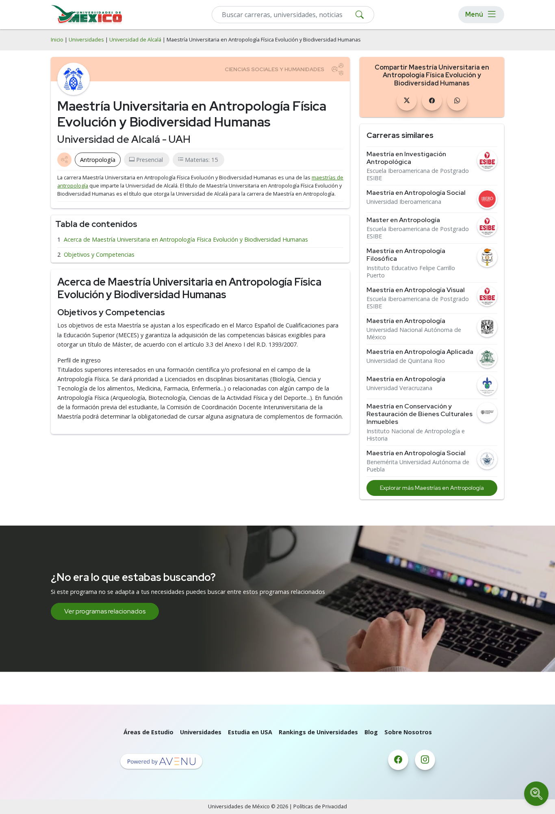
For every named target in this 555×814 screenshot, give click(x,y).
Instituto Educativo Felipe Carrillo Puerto (410, 271)
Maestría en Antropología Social (416, 192)
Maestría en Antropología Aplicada (419, 352)
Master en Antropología (403, 220)
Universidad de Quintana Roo (405, 360)
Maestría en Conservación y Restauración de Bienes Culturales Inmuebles (419, 414)
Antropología (97, 160)
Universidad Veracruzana (399, 388)
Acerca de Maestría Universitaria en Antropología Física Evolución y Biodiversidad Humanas (186, 239)
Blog (371, 732)
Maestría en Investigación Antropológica (406, 158)
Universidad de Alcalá (135, 39)
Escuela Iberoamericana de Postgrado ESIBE (417, 174)
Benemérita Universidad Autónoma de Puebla (417, 465)
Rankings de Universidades (318, 732)
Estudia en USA (250, 732)
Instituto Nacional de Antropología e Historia (415, 435)
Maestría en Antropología (405, 321)
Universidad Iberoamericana (403, 201)
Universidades (86, 39)
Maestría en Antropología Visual (415, 290)
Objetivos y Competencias (99, 254)
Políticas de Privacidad (320, 806)
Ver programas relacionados (104, 611)
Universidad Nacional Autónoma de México (413, 333)
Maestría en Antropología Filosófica (405, 254)
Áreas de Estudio (148, 732)
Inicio (57, 39)
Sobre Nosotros (408, 732)
